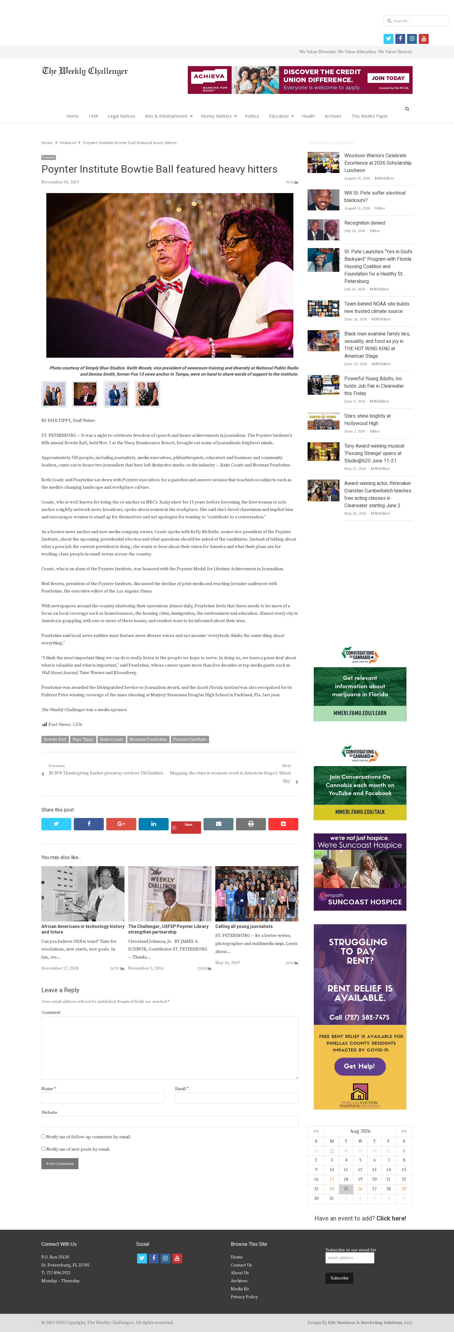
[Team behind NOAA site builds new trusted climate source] (323, 304)
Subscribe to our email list (351, 1249)
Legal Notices (121, 116)
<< (316, 1131)
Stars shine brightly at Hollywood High (367, 419)
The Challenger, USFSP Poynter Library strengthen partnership (168, 929)
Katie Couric (112, 739)
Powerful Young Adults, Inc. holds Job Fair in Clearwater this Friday (374, 386)
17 (332, 1179)
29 (404, 1189)
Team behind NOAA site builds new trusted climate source (377, 307)
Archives (333, 116)
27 (332, 1151)
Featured (49, 157)
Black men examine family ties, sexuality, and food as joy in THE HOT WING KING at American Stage (377, 345)
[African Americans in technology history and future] (82, 870)
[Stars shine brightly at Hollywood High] (323, 416)
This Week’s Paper (369, 116)
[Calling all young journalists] (256, 870)
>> (404, 1131)
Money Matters (216, 116)
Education (279, 116)
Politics (252, 116)
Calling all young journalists (244, 926)
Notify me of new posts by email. (78, 1149)
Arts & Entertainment (166, 116)
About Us (240, 1273)
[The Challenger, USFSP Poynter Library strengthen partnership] (169, 870)
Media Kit (240, 1289)
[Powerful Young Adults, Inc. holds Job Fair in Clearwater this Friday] (323, 378)
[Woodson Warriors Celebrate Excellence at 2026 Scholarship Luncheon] (323, 155)
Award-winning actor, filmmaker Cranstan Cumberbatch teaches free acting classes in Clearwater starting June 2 (377, 494)
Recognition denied (364, 223)
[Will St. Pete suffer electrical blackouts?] (323, 193)
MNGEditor (384, 178)
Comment (51, 1012)
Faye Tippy (83, 739)
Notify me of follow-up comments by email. (88, 1137)
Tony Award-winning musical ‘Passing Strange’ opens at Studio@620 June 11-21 (374, 453)
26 (360, 1189)
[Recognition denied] (323, 223)
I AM (93, 116)
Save (188, 824)
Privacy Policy (244, 1297)
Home (72, 116)
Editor (380, 208)
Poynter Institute (190, 739)
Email (182, 1089)
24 (332, 1189)
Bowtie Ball (55, 739)
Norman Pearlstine (148, 739)
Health (308, 116)
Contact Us (241, 1265)
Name (48, 1089)
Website (49, 1112)
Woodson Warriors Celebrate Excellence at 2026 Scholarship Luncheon (378, 163)
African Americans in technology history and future (82, 929)
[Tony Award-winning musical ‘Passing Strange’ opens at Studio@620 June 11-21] (323, 446)
